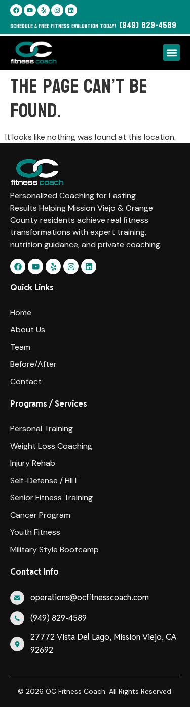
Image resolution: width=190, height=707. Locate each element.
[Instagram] (57, 10)
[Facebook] (16, 10)
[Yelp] (43, 10)
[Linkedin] (71, 10)
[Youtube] (30, 10)
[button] (171, 52)
